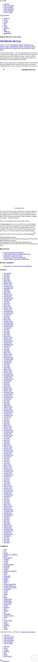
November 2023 (8, 313)
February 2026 (8, 283)
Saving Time (25, 48)
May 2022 (7, 333)
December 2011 (8, 529)
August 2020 (7, 362)
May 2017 (7, 422)
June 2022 (7, 331)
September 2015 (8, 455)
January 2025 (8, 296)
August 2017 (7, 417)
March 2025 (7, 293)
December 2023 (8, 311)
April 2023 (7, 318)
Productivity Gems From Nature (13, 256)
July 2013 (6, 498)
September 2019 (8, 379)
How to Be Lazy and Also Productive (15, 257)
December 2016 (8, 430)
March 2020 (7, 369)
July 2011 (6, 537)
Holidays (6, 581)
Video (5, 622)
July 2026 (6, 275)
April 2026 (7, 280)
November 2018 (8, 394)
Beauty (21, 45)
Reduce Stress (17, 48)
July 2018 (6, 400)
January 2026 (8, 285)
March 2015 (7, 465)
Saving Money (8, 602)
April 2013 (7, 503)
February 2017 (8, 427)
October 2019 (8, 377)
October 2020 (8, 361)
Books (5, 556)
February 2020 (8, 371)
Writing (6, 629)
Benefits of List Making (11, 554)
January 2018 (8, 408)
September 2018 (8, 397)
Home (5, 582)
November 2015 (8, 451)
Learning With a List (6, 48)
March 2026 (7, 281)
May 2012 (7, 521)
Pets (5, 596)
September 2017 (8, 415)
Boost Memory (8, 558)
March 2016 (7, 445)
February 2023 (8, 321)
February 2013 (8, 506)
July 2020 (6, 364)
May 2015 (7, 461)
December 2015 (8, 450)
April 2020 (7, 367)
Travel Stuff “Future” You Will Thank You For (17, 254)
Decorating (7, 566)
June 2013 (7, 499)
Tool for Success (8, 615)
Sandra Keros (8, 266)
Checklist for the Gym (10, 41)
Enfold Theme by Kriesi (28, 632)
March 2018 (7, 405)
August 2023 (7, 314)
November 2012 (8, 511)
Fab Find (6, 568)
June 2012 (7, 519)
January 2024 (8, 309)
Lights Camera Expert (10, 587)
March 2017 (7, 425)
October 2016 (8, 433)
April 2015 (7, 463)
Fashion (6, 569)
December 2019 (8, 374)
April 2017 (7, 423)
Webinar (6, 624)
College (6, 561)
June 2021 (7, 349)
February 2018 (8, 407)
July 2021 (6, 347)
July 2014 (6, 478)
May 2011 (7, 541)
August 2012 (7, 516)
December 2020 (8, 357)
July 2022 (6, 329)
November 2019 (8, 375)
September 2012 (8, 514)
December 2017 (8, 410)
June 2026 (7, 276)
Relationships (8, 601)
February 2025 (8, 295)
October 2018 (8, 395)
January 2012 (8, 527)
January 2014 (8, 488)
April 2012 (7, 522)
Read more (30, 234)
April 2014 (7, 483)
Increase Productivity (10, 584)
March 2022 (7, 336)
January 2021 (8, 356)
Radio (5, 597)
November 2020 (8, 359)
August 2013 (7, 496)
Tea (5, 612)
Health (33, 46)
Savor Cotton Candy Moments (23, 266)
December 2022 (8, 323)
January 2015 (8, 468)
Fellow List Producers (11, 46)
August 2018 (7, 399)
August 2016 (7, 437)
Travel (5, 617)
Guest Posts (27, 46)
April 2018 (7, 404)
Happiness (7, 577)
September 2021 (8, 344)
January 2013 (8, 508)
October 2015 (8, 453)
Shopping (6, 607)
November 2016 (8, 432)
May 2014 (7, 481)
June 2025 (7, 290)
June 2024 (7, 303)
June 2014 (7, 480)
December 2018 (8, 392)
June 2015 (7, 460)
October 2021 (8, 342)
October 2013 (8, 493)
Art (5, 551)
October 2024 (8, 299)
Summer (6, 610)
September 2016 (8, 435)
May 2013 (7, 501)
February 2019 (8, 389)
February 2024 (8, 308)
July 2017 (6, 418)
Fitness (21, 46)
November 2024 (8, 298)
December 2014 (8, 470)
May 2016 (7, 442)
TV (5, 619)
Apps (5, 549)
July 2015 (6, 458)
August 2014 (7, 476)
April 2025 (7, 291)
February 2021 (8, 354)
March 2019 (7, 387)
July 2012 (6, 517)
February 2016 (8, 446)
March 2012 (7, 524)
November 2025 (8, 286)
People (6, 594)
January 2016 (8, 448)
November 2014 (8, 471)
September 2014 (8, 475)
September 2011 (8, 534)
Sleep (5, 609)
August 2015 (7, 456)
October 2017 (8, 413)
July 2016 (6, 438)
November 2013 (8, 491)
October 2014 (8, 473)
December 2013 (8, 489)
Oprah (5, 592)
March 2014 (7, 484)
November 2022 (8, 324)
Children (6, 559)
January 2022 (8, 339)
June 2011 (7, 539)
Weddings (7, 625)
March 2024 (7, 306)
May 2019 (7, 384)
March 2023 (7, 319)
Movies (6, 591)
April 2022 (7, 334)
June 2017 (7, 420)
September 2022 (8, 326)
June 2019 (7, 382)
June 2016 (7, 440)
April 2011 (7, 542)
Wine (5, 627)
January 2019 (8, 390)
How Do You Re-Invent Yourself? (14, 252)
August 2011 (7, 536)
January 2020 (8, 372)
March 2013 (7, 504)
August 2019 (7, 380)
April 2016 (7, 443)
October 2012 (8, 513)
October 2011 (8, 532)
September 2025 (8, 288)
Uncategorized (8, 620)
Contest (6, 563)
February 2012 (8, 526)
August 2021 (7, 346)
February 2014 (8, 486)
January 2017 (8, 428)
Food (5, 574)
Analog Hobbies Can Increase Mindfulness (16, 259)
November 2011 (8, 531)
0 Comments (13, 45)
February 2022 (8, 337)
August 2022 (7, 328)
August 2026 (7, 273)
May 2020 (7, 366)
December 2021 (8, 341)
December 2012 (8, 509)
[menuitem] (21, 18)
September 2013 (8, 494)
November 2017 (8, 412)
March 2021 (7, 352)
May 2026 (7, 278)
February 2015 (8, 466)
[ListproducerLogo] (4, 15)
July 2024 (6, 301)
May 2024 (7, 304)
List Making (7, 589)
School (6, 605)
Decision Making (9, 564)
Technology (7, 614)
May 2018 (7, 402)
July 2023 (6, 316)
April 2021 (7, 351)
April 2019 (7, 385)
